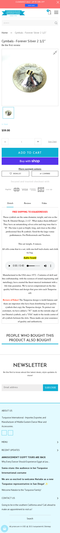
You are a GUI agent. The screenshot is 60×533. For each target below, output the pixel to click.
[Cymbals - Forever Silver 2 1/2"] (8, 113)
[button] (5, 141)
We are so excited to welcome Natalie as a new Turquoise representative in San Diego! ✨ (27, 481)
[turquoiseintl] (13, 13)
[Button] (56, 12)
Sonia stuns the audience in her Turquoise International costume (25, 470)
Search (30, 518)
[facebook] (4, 432)
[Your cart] (4, 528)
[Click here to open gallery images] (55, 53)
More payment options (30, 168)
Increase (38, 141)
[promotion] (58, 3)
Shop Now (31, 5)
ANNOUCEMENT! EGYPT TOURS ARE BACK (24, 457)
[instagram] (10, 432)
